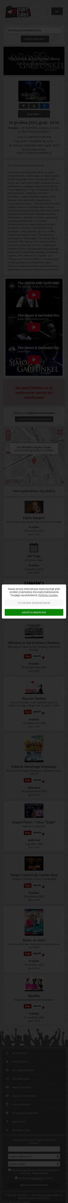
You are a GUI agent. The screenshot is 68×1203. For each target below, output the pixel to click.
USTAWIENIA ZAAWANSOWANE (34, 602)
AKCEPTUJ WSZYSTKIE (34, 612)
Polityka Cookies (48, 595)
